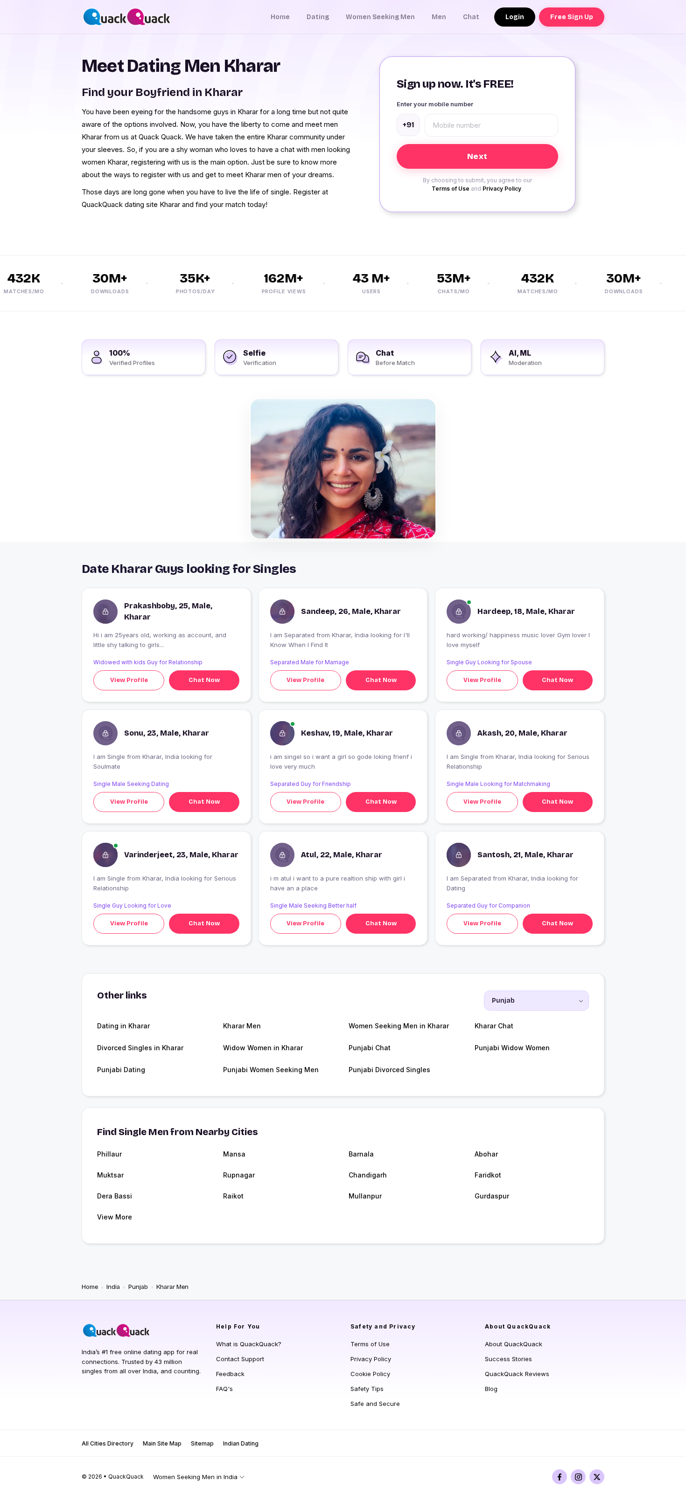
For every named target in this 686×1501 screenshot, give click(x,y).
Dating (318, 17)
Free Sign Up (571, 17)
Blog (491, 1388)
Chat (471, 17)
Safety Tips (367, 1388)
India (113, 1287)
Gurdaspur (492, 1196)
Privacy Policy (502, 188)
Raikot (233, 1196)
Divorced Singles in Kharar (140, 1048)
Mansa (234, 1154)
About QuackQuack (513, 1344)
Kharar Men (242, 1026)
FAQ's (224, 1388)
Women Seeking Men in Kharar (399, 1026)
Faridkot (488, 1175)
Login (514, 17)
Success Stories (508, 1359)
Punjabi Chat (370, 1048)
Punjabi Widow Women (512, 1048)
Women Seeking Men (380, 17)
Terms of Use (450, 188)
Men (439, 17)
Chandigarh (368, 1175)
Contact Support (240, 1359)
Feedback (230, 1373)
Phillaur (109, 1154)
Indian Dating (241, 1443)
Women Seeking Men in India (195, 1476)
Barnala (361, 1154)
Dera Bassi (114, 1196)
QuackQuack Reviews (517, 1373)
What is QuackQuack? (248, 1344)
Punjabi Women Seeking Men (271, 1070)
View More (114, 1217)
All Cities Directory (107, 1443)
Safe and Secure (375, 1403)
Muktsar (110, 1175)
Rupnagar (239, 1175)
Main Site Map (162, 1443)
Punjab (138, 1287)
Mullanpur (365, 1196)
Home (280, 17)
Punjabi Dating (121, 1070)
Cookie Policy (370, 1373)
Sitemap (202, 1443)
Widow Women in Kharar (263, 1048)
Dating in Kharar (123, 1026)
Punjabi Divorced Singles (389, 1070)
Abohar (486, 1154)
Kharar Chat (494, 1026)
